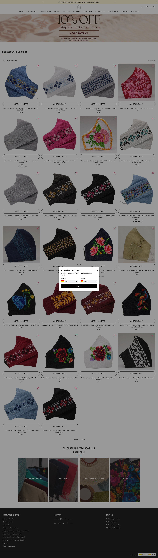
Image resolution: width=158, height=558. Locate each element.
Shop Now (79, 286)
